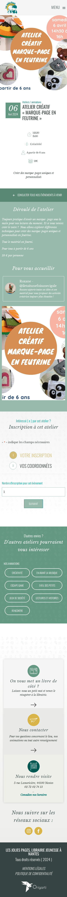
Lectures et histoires (47, 598)
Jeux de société (17, 598)
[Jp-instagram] (29, 831)
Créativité (17, 573)
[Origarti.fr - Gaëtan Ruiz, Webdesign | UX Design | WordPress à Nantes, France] (33, 892)
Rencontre (17, 611)
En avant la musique (47, 573)
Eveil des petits (47, 585)
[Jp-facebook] (38, 831)
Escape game (17, 585)
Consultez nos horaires (33, 794)
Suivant (33, 504)
